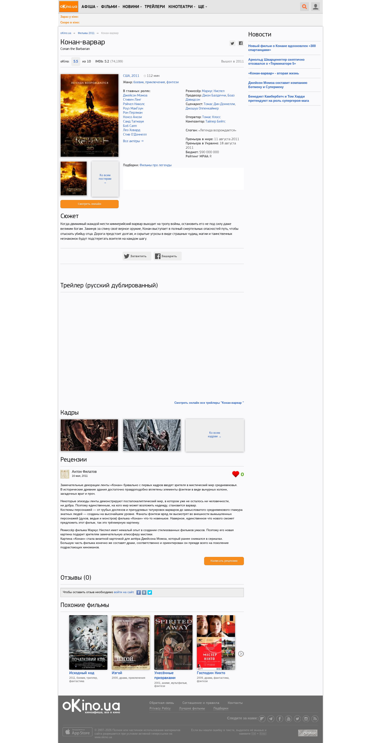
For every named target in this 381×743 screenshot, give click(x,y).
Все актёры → (133, 141)
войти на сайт (123, 592)
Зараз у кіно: (69, 16)
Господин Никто (211, 673)
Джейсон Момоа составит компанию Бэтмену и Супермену (277, 85)
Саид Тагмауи (133, 121)
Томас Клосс (211, 117)
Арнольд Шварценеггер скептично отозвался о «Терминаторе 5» (276, 61)
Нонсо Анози (132, 117)
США (126, 76)
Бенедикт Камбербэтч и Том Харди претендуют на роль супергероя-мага (278, 98)
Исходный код (81, 673)
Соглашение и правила (200, 703)
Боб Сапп (130, 126)
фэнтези (172, 82)
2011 (135, 76)
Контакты (235, 703)
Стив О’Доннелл (135, 134)
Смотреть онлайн (89, 204)
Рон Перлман (132, 113)
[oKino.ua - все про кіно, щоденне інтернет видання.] (69, 6)
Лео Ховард (131, 130)
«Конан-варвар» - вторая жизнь (273, 73)
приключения (155, 82)
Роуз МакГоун (133, 108)
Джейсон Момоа (135, 95)
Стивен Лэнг (132, 100)
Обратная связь (161, 703)
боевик (138, 82)
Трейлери (155, 7)
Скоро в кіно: (70, 22)
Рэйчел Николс (134, 104)
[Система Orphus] (308, 732)
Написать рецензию (224, 561)
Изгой (117, 673)
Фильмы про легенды (156, 165)
